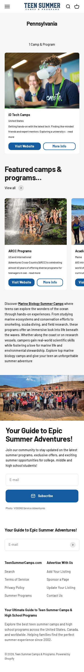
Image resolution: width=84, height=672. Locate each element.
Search (10, 571)
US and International (19, 257)
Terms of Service (17, 579)
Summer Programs (18, 595)
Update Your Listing (61, 588)
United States (16, 120)
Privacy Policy (14, 588)
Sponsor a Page (58, 579)
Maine (78, 257)
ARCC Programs (20, 251)
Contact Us (55, 595)
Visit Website (24, 146)
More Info (59, 146)
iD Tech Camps (19, 115)
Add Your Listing (59, 571)
